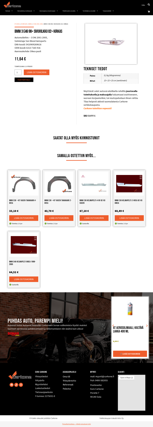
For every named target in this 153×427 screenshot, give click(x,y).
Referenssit (68, 384)
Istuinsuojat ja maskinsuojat (47, 11)
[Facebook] (12, 385)
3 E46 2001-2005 (38, 24)
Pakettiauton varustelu (69, 11)
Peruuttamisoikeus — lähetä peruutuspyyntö (76, 424)
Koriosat (7, 11)
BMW (30, 24)
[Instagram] (21, 385)
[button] (113, 325)
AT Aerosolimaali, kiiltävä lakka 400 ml (128, 330)
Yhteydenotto (69, 380)
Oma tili (66, 376)
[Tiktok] (16, 385)
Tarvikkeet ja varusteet (89, 11)
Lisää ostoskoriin (36, 72)
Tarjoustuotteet (107, 11)
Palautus (67, 388)
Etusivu (17, 24)
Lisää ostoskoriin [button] (24, 218)
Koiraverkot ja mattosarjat (24, 11)
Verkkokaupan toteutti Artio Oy (111, 418)
